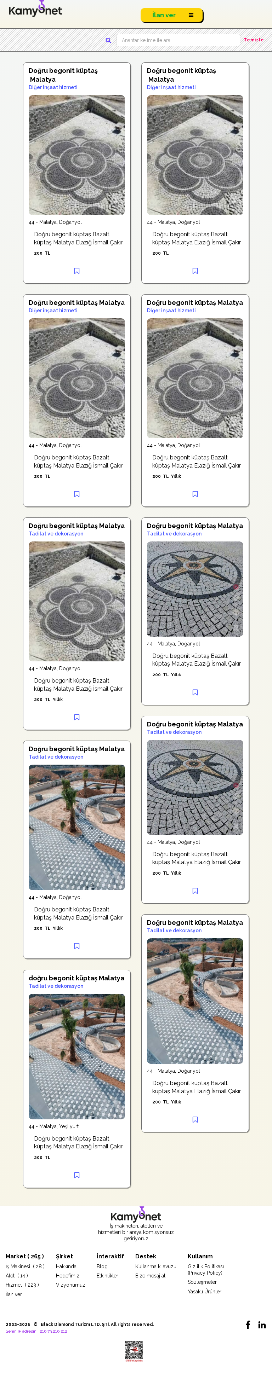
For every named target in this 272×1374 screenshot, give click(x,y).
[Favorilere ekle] (77, 271)
